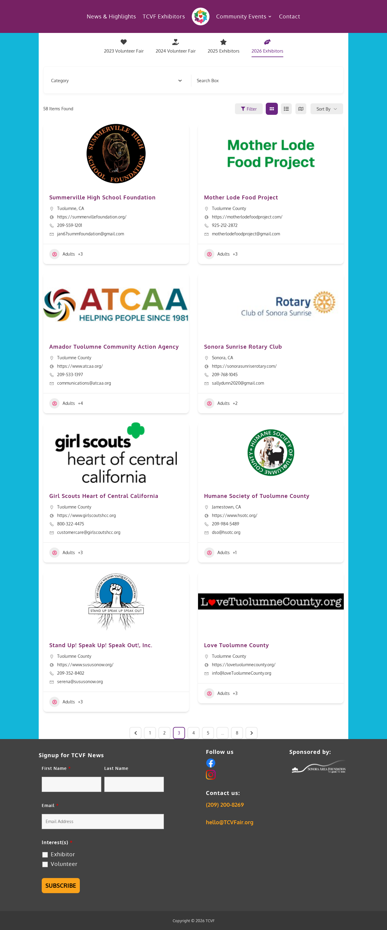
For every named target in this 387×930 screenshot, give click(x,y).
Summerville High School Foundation (102, 197)
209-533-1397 (70, 374)
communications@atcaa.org (84, 383)
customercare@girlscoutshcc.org (88, 532)
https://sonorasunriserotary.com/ (244, 366)
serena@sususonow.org (80, 681)
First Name (56, 768)
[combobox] (116, 81)
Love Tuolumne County (236, 645)
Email (50, 805)
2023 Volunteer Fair (124, 51)
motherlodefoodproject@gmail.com (246, 233)
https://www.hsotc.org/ (235, 515)
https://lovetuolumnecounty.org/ (244, 664)
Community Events (241, 16)
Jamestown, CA (226, 506)
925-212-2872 (225, 225)
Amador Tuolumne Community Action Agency (114, 346)
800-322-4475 (70, 523)
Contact (289, 16)
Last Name (116, 768)
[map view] (301, 109)
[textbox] (60, 80)
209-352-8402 (70, 673)
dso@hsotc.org (226, 532)
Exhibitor (63, 854)
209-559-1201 (69, 225)
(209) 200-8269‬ (225, 804)
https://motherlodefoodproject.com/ (247, 216)
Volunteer (64, 864)
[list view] (286, 109)
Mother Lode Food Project (241, 197)
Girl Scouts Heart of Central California (103, 495)
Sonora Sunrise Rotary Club (243, 346)
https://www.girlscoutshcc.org (86, 515)
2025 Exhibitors (223, 51)
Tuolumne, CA (70, 208)
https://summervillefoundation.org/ (92, 216)
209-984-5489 (225, 523)
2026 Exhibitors (267, 51)
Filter (252, 108)
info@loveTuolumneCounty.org (241, 673)
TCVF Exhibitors (164, 16)
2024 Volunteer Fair (176, 51)
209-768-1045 (225, 374)
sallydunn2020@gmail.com (238, 383)
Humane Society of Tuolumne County (257, 495)
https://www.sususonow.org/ (85, 664)
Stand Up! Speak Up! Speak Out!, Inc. (100, 645)
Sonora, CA (222, 357)
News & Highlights (111, 16)
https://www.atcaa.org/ (80, 366)
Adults (69, 254)
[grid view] (272, 109)
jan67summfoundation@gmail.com (90, 233)
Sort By (323, 108)
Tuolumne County (229, 208)
